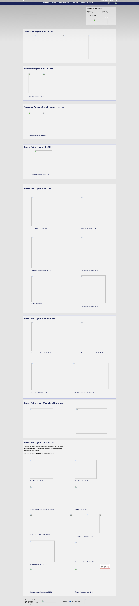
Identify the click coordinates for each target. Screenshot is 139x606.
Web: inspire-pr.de (105, 17)
